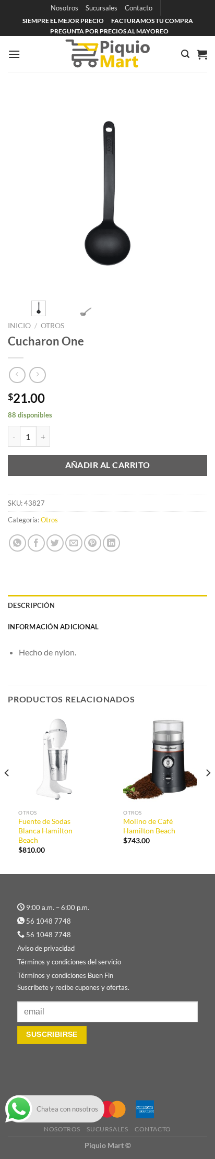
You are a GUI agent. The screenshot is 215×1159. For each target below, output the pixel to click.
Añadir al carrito (107, 465)
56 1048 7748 (48, 921)
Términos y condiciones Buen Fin (65, 975)
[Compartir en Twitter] (55, 543)
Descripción (31, 605)
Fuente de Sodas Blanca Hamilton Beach (45, 830)
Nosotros (64, 8)
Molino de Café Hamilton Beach (149, 826)
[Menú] (14, 54)
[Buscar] (185, 54)
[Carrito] (202, 54)
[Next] (190, 193)
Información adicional (53, 627)
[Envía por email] (73, 543)
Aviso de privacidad (46, 948)
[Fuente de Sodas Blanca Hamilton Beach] (55, 760)
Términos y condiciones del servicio (69, 962)
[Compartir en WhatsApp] (17, 543)
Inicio (19, 325)
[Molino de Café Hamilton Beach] (160, 760)
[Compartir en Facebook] (36, 543)
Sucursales (101, 8)
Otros (52, 325)
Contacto (138, 8)
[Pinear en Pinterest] (92, 543)
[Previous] (25, 193)
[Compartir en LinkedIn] (111, 543)
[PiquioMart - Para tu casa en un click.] (107, 54)
